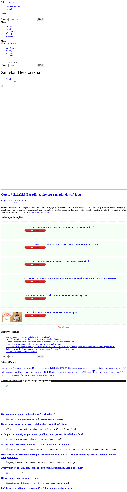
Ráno (61, 372)
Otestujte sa (103, 368)
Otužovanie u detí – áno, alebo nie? (21, 351)
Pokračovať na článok (40, 212)
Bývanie (9, 31)
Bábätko (16, 368)
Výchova (12, 375)
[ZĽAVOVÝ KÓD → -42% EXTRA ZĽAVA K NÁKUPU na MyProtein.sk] (12, 266)
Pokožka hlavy (13, 372)
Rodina (46, 371)
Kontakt (9, 9)
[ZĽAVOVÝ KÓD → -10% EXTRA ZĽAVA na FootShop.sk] (12, 317)
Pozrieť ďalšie (63, 327)
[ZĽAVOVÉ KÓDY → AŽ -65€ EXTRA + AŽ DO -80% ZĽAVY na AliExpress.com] (12, 249)
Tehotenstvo (87, 372)
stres (77, 372)
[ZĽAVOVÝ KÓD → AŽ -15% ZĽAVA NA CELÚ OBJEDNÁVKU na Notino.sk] (12, 232)
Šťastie (51, 375)
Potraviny (23, 371)
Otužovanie (110, 368)
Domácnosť (64, 367)
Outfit (116, 368)
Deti (34, 368)
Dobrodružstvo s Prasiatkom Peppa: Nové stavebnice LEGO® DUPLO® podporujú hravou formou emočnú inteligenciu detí (60, 347)
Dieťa (53, 367)
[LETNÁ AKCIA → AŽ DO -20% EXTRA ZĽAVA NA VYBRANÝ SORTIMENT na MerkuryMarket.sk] (12, 283)
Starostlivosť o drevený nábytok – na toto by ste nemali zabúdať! (34, 344)
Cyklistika (22, 368)
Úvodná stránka (13, 7)
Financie (80, 368)
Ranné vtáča (37, 372)
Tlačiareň (112, 372)
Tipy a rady (100, 371)
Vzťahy (9, 29)
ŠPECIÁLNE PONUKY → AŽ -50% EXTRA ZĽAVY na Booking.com (55, 295)
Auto (6, 368)
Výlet (18, 375)
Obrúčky (95, 368)
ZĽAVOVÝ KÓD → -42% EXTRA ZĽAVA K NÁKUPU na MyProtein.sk (56, 261)
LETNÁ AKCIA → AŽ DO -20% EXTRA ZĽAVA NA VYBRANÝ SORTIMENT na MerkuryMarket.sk (70, 278)
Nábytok (90, 368)
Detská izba (40, 368)
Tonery (117, 372)
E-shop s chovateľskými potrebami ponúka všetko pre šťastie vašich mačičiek (40, 342)
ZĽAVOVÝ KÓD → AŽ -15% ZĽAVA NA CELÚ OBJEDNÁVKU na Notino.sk (59, 227)
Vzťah (6, 375)
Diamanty (47, 368)
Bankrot (10, 368)
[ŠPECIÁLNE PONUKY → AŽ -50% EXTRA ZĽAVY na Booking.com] (12, 300)
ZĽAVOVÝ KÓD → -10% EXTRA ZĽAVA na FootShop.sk (50, 312)
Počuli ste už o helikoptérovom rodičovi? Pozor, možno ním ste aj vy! (37, 488)
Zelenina (32, 375)
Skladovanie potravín (69, 372)
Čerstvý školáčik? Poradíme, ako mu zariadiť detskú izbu (41, 194)
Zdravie (9, 36)
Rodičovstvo (54, 372)
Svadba (81, 372)
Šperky (45, 375)
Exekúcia (74, 368)
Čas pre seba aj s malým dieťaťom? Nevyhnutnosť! (28, 337)
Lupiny (85, 368)
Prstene (31, 372)
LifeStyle (10, 26)
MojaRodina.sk (29, 381)
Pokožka (5, 372)
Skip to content (7, 2)
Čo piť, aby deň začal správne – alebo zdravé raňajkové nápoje (33, 339)
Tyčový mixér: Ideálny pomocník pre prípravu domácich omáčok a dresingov (40, 349)
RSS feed (39, 381)
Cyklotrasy (28, 368)
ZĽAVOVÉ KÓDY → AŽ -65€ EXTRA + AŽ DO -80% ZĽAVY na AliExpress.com (61, 244)
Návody (9, 34)
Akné (2, 368)
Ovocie (120, 368)
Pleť (124, 368)
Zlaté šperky (38, 375)
